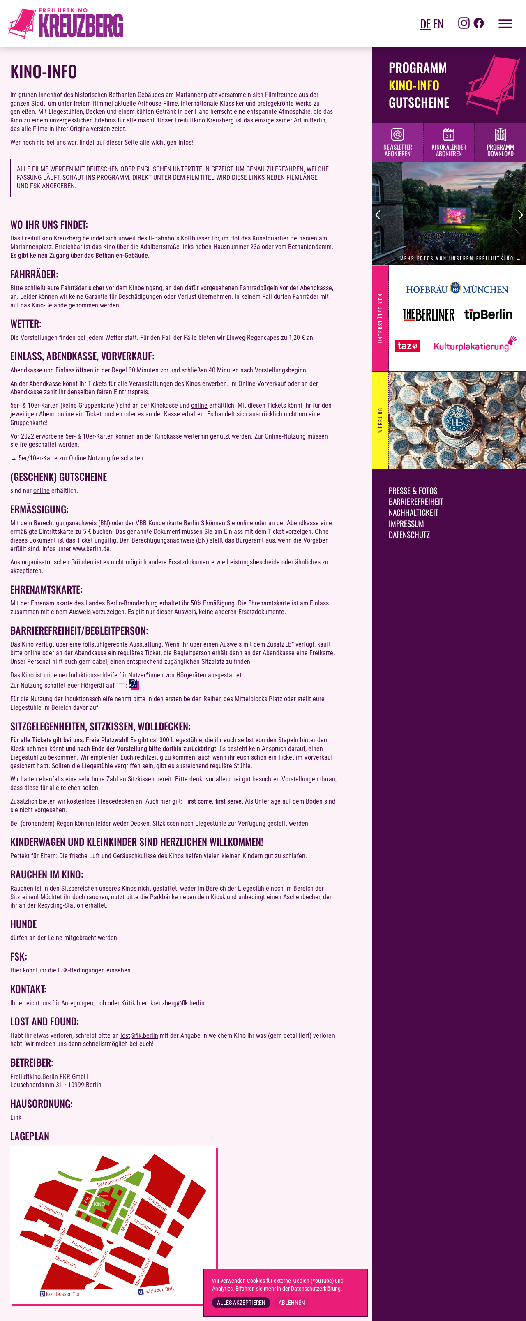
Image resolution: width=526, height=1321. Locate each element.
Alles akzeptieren (241, 1302)
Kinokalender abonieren (448, 150)
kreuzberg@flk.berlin (177, 1003)
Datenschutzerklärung (316, 1288)
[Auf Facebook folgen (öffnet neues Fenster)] (479, 24)
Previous (380, 215)
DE (425, 23)
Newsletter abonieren (397, 150)
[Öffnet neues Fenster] (457, 298)
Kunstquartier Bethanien (284, 238)
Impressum (406, 523)
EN (438, 23)
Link (15, 1117)
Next (519, 215)
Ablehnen (292, 1302)
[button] (501, 23)
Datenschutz (409, 534)
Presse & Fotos (413, 491)
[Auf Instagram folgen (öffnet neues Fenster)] (464, 24)
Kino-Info (414, 85)
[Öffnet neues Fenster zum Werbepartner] (457, 420)
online (199, 405)
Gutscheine (419, 102)
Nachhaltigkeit (413, 512)
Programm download (500, 150)
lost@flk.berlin (139, 1035)
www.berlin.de (91, 549)
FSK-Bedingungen (81, 970)
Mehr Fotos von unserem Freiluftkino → (461, 258)
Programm (418, 67)
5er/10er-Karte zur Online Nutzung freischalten (80, 458)
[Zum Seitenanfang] (509, 1308)
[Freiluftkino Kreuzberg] (65, 23)
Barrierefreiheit (416, 501)
